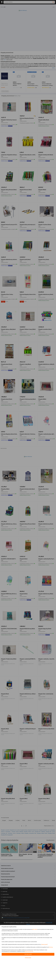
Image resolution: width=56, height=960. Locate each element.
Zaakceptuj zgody (28, 954)
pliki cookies (34, 929)
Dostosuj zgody (44, 944)
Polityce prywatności (29, 951)
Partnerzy (51, 947)
